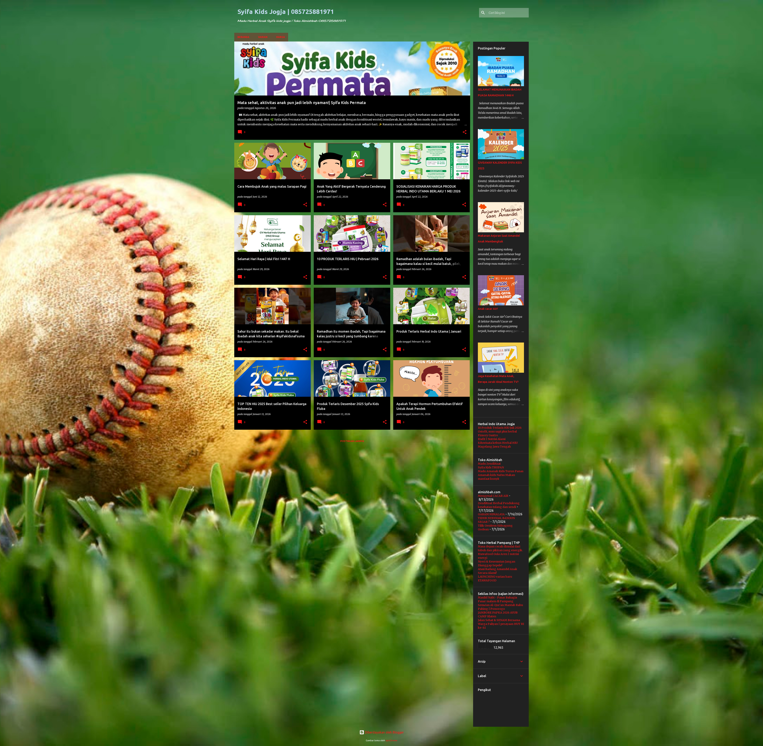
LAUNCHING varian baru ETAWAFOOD (495, 578)
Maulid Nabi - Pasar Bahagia (497, 597)
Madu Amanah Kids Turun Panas (500, 471)
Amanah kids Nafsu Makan (496, 475)
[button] (464, 132)
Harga (280, 37)
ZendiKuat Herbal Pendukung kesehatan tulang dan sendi (499, 505)
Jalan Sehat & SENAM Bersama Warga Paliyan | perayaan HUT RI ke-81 (501, 623)
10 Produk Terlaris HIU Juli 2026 (500, 427)
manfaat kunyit (488, 479)
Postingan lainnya (352, 441)
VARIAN (262, 37)
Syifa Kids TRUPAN (491, 467)
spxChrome (391, 740)
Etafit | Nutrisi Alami (491, 439)
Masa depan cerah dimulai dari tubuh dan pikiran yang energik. (500, 548)
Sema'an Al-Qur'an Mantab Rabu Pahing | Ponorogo (500, 607)
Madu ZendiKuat (489, 463)
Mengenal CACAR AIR (493, 496)
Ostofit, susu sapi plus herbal (497, 431)
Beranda (243, 37)
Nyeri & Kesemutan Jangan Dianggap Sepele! (496, 563)
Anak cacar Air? (488, 308)
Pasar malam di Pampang (495, 601)
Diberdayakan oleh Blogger (384, 732)
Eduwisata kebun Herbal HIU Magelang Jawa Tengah (498, 444)
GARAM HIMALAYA (491, 514)
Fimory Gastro (488, 435)
